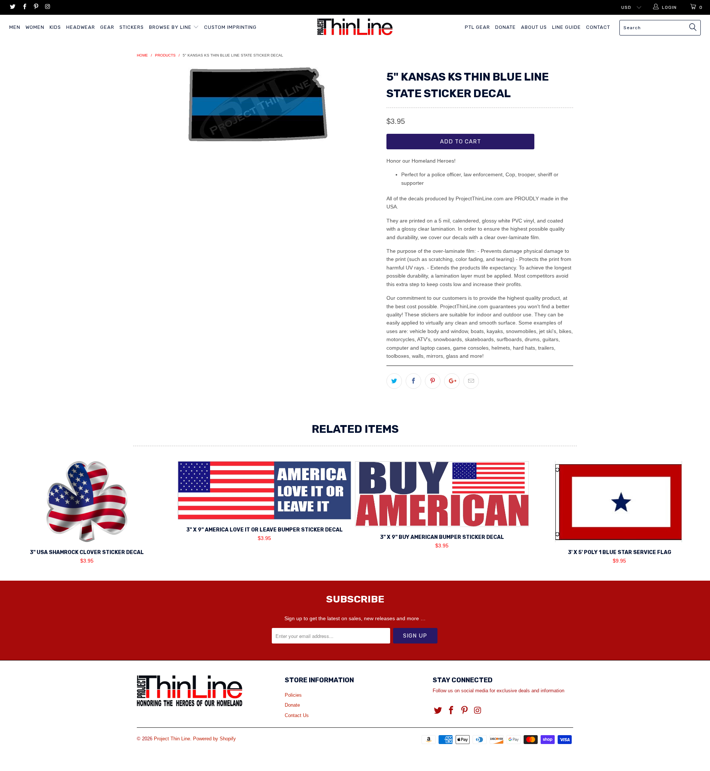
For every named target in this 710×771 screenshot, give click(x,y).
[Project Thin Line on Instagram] (47, 7)
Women (35, 27)
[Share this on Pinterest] (432, 381)
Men (14, 27)
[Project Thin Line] (355, 27)
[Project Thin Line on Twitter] (12, 7)
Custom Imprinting (230, 27)
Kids (55, 27)
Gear (107, 27)
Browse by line (171, 27)
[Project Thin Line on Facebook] (24, 7)
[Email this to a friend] (471, 381)
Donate (505, 27)
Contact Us (297, 715)
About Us (534, 27)
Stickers (131, 27)
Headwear (80, 27)
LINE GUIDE (566, 27)
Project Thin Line (172, 738)
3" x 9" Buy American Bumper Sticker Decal (442, 494)
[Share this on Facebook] (413, 381)
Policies (293, 695)
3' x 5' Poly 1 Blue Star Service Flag (619, 501)
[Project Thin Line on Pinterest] (36, 7)
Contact (598, 27)
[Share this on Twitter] (394, 381)
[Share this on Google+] (452, 381)
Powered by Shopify (214, 738)
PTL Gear (477, 27)
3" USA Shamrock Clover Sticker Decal (87, 501)
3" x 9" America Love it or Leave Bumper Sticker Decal (264, 490)
